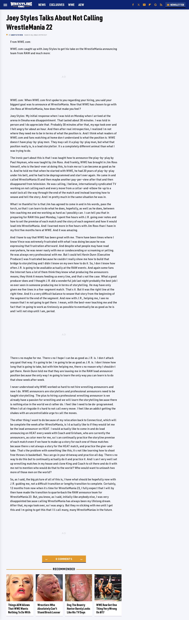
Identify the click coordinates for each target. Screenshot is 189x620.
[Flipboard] (150, 5)
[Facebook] (133, 5)
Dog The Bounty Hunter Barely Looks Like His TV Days (78, 608)
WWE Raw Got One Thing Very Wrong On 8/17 (106, 608)
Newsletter (177, 4)
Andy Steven (17, 35)
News (42, 5)
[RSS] (161, 5)
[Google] (155, 5)
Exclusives (56, 5)
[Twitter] (138, 5)
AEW (81, 5)
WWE (71, 5)
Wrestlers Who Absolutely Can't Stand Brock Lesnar (49, 608)
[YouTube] (144, 5)
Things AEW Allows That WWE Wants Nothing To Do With (19, 608)
